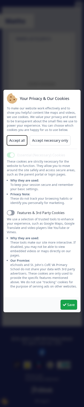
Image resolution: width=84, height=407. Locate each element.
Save (70, 304)
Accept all (17, 140)
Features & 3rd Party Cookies (41, 212)
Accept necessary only (50, 140)
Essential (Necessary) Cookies (41, 155)
